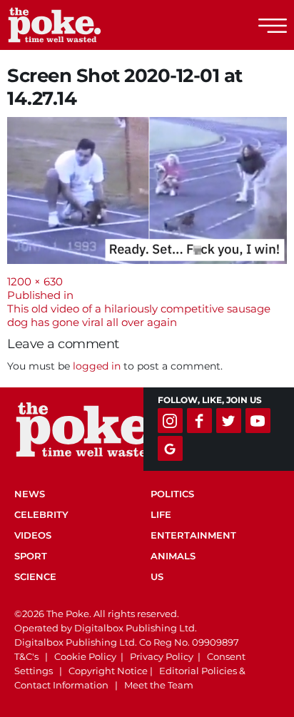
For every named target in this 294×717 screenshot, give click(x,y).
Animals (173, 555)
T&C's (26, 656)
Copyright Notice (108, 670)
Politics (172, 493)
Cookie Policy (85, 656)
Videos (32, 535)
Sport (30, 555)
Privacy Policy (161, 656)
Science (35, 576)
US (157, 576)
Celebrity (41, 514)
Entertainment (193, 535)
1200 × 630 (35, 281)
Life (161, 514)
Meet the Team (158, 685)
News (29, 493)
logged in (97, 366)
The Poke (89, 25)
